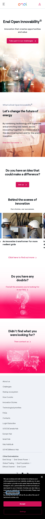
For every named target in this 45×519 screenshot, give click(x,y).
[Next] (41, 225)
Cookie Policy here (12, 492)
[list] (22, 234)
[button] (3, 4)
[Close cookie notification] (41, 477)
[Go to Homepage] (22, 4)
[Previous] (3, 225)
